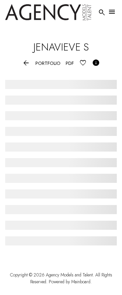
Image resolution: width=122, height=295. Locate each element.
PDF (70, 63)
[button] (26, 63)
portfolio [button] (48, 63)
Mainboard (80, 281)
